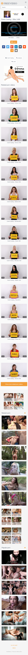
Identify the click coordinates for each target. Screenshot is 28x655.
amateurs (19, 58)
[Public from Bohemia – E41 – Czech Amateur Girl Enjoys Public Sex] (14, 483)
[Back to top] (26, 652)
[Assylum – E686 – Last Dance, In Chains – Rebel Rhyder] (14, 588)
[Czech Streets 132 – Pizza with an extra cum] (14, 603)
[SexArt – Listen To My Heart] (14, 633)
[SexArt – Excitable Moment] (14, 618)
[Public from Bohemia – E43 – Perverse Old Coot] (14, 453)
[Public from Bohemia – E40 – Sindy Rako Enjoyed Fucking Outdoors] (14, 499)
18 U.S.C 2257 (14, 645)
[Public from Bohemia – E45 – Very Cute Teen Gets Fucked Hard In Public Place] (14, 422)
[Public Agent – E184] (14, 557)
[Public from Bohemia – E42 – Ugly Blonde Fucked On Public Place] (14, 468)
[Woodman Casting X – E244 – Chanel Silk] (14, 572)
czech (14, 61)
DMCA (14, 648)
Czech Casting (10, 58)
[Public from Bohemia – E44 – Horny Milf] (14, 438)
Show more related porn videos (14, 384)
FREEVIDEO (10, 3)
